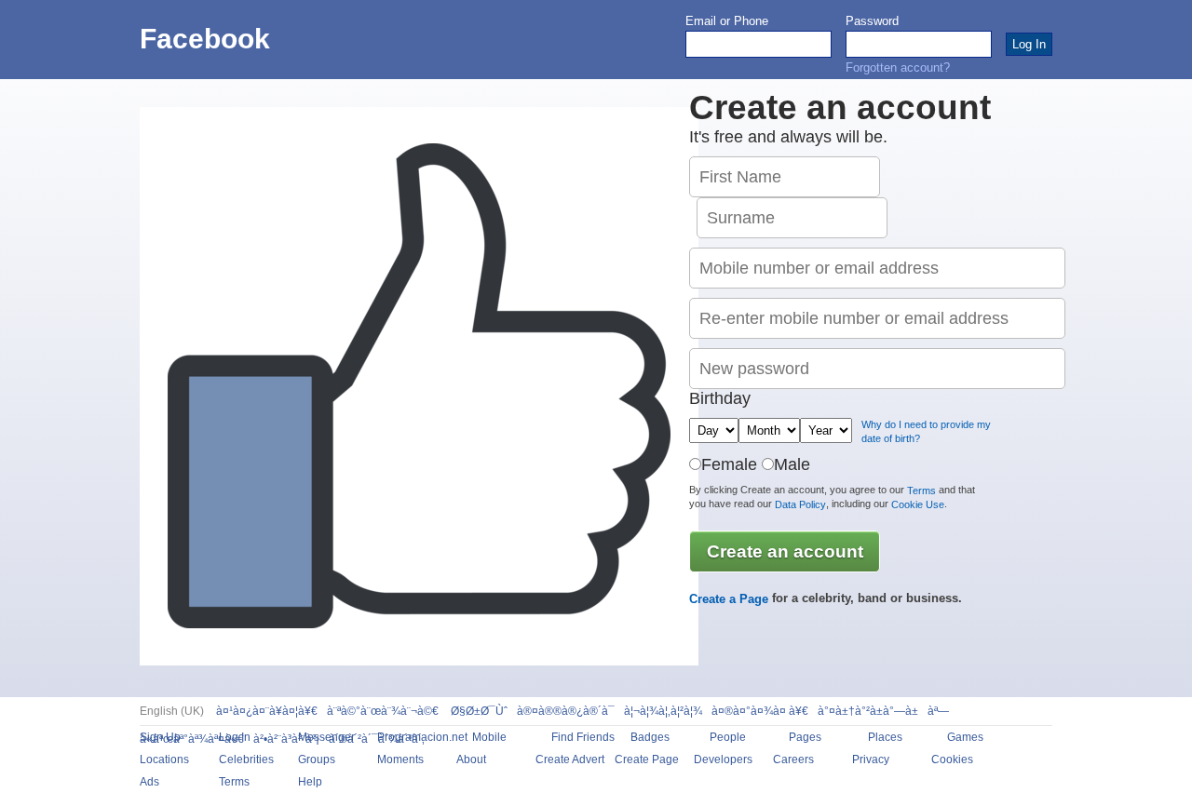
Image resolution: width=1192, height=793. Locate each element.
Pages (805, 737)
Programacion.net (422, 737)
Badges (650, 737)
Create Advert (569, 759)
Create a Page (728, 599)
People (728, 737)
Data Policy (800, 504)
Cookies (952, 759)
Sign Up (160, 737)
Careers (793, 759)
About (471, 759)
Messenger (326, 737)
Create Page (647, 759)
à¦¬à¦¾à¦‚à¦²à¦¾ (663, 711)
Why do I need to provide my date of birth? (926, 431)
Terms (921, 490)
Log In (235, 737)
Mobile (489, 737)
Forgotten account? (898, 67)
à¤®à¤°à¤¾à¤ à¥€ (759, 711)
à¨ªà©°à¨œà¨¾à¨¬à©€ (383, 711)
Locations (164, 759)
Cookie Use (917, 504)
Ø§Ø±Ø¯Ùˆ (478, 711)
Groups (316, 759)
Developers (723, 759)
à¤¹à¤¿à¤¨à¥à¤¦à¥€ (267, 711)
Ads (149, 781)
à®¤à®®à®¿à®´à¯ (566, 711)
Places (885, 737)
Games (965, 737)
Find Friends (583, 737)
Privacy (870, 759)
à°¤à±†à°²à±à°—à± (868, 711)
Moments (400, 759)
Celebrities (246, 759)
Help (310, 781)
